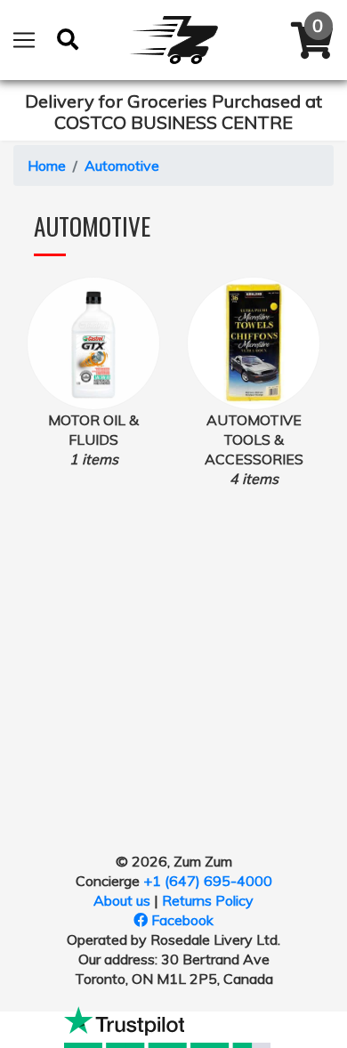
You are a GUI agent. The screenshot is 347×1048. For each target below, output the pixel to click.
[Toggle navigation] (24, 40)
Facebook (181, 920)
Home (47, 165)
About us (121, 900)
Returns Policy (208, 900)
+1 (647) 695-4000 (207, 881)
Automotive (122, 165)
